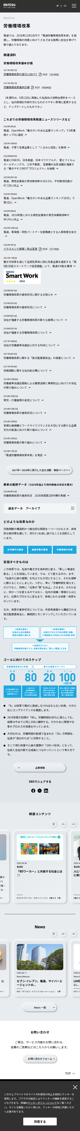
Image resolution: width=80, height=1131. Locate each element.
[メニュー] (74, 6)
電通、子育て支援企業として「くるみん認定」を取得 (35, 147)
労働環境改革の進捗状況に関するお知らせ (28, 294)
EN (65, 5)
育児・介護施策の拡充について (22, 400)
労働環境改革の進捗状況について (23, 307)
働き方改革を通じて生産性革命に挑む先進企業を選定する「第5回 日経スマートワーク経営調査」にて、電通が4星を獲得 (40, 264)
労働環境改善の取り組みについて (23, 442)
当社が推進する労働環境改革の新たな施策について (33, 320)
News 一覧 (40, 1007)
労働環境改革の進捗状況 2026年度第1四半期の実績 (35, 495)
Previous (63, 824)
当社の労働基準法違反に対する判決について (30, 345)
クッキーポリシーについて (42, 1103)
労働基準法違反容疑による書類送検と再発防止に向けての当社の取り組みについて (40, 385)
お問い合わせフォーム (40, 1058)
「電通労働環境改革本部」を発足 (23, 455)
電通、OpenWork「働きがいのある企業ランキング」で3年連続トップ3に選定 (40, 133)
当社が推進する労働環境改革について (26, 332)
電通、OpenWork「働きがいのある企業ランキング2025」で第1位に (39, 200)
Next (73, 824)
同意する (40, 1121)
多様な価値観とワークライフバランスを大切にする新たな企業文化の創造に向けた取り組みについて (40, 428)
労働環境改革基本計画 (17, 87)
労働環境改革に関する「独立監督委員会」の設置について (37, 358)
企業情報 (40, 767)
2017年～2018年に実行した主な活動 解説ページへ (40, 470)
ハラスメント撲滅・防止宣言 (20, 249)
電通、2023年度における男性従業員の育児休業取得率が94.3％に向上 (36, 217)
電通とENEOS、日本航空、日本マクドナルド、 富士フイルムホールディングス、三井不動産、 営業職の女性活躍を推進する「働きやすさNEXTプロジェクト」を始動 (39, 164)
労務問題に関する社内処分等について (26, 370)
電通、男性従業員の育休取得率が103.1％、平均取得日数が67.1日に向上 (38, 183)
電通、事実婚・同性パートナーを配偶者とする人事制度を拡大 (40, 232)
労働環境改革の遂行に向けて (20, 74)
